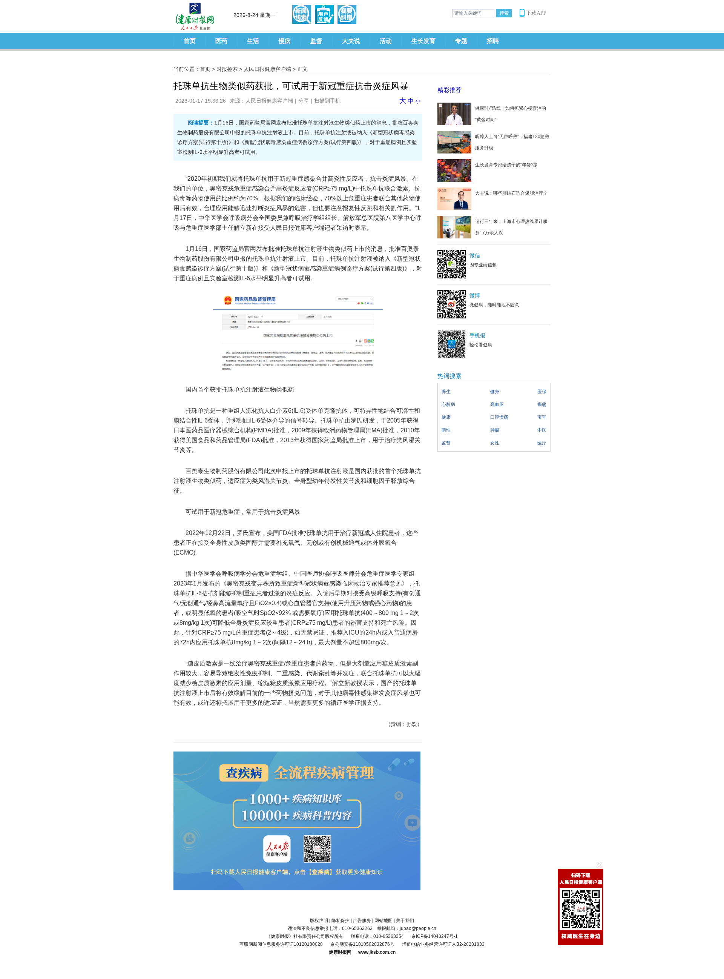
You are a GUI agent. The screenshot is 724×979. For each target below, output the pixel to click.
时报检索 (227, 69)
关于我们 (405, 920)
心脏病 (448, 404)
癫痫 (541, 404)
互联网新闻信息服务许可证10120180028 (281, 944)
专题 (461, 41)
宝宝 (541, 417)
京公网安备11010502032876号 (362, 944)
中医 (541, 430)
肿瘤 (494, 430)
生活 (253, 41)
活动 (386, 41)
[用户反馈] (324, 14)
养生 (446, 391)
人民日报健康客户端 (267, 69)
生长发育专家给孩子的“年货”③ (506, 165)
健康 (446, 417)
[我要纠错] (346, 14)
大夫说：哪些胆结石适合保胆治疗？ (511, 193)
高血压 (497, 404)
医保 (541, 391)
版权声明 (319, 920)
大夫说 (351, 41)
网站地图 (383, 920)
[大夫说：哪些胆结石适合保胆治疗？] (454, 198)
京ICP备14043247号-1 (434, 936)
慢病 (285, 41)
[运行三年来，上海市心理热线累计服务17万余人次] (454, 226)
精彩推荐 (449, 90)
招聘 (493, 41)
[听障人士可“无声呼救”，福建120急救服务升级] (454, 141)
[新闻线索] (301, 14)
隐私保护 (340, 920)
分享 (303, 101)
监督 (316, 41)
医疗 (541, 443)
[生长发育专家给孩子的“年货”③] (454, 170)
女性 (494, 443)
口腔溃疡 (499, 417)
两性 (446, 430)
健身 (494, 391)
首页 (190, 41)
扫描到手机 (327, 101)
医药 (221, 41)
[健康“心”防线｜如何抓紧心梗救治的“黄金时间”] (454, 113)
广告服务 (362, 920)
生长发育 (423, 41)
